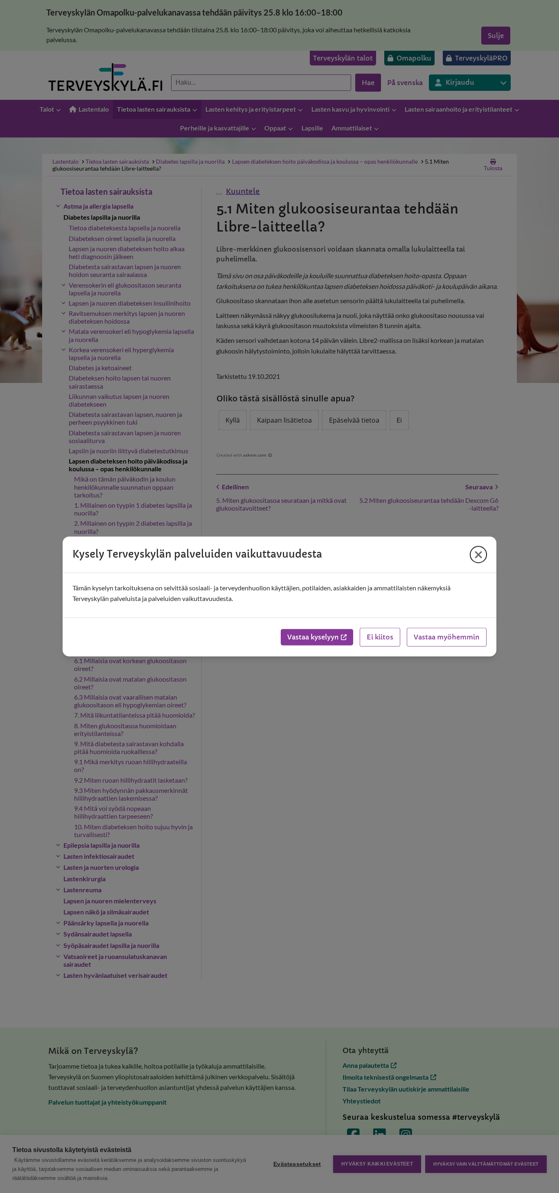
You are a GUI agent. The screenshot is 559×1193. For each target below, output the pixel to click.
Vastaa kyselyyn (313, 637)
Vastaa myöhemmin (447, 637)
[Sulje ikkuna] (478, 554)
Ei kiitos (380, 637)
